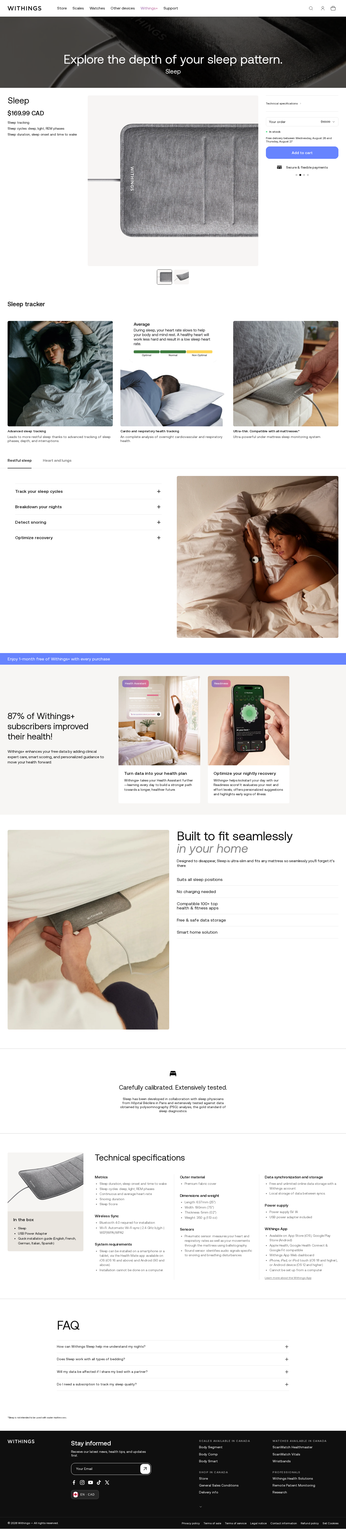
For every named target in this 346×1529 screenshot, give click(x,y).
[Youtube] (90, 1482)
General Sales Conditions (218, 1485)
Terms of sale (212, 1523)
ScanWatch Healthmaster (293, 1447)
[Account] (323, 8)
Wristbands (282, 1461)
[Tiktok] (99, 1482)
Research (280, 1492)
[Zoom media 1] (173, 180)
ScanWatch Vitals (286, 1454)
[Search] (311, 8)
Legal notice (258, 1523)
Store (203, 1478)
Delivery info (208, 1492)
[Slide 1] (296, 175)
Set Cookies (330, 1523)
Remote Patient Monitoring (294, 1485)
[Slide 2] (300, 175)
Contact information (283, 1523)
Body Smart (208, 1461)
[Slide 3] (304, 175)
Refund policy (310, 1523)
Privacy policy (191, 1523)
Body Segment (211, 1447)
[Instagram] (82, 1482)
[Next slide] (334, 739)
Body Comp (208, 1454)
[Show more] (268, 1506)
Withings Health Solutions (293, 1478)
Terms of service (235, 1523)
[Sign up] (145, 1469)
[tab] (164, 277)
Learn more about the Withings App (288, 1278)
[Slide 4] (308, 175)
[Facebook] (74, 1482)
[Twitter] (107, 1482)
